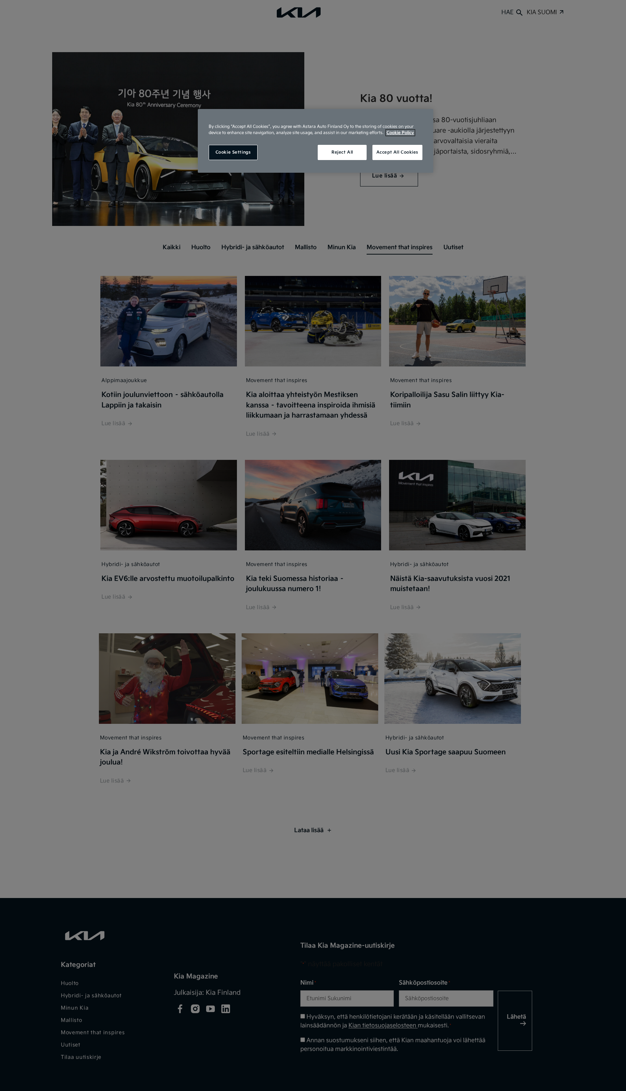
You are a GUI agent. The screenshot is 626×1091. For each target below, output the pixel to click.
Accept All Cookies (397, 152)
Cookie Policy (400, 132)
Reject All (342, 152)
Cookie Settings (233, 152)
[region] (315, 141)
